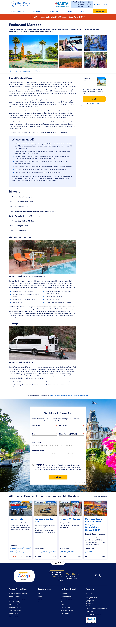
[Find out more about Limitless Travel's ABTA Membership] (62, 4)
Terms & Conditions (66, 599)
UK (39, 593)
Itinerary (13, 71)
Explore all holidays (100, 496)
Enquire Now (99, 11)
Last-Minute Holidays (15, 607)
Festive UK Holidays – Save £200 (18, 593)
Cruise (40, 602)
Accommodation (26, 71)
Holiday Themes (13, 613)
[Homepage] (31, 4)
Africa (40, 599)
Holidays (36, 11)
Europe (40, 596)
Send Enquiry (58, 477)
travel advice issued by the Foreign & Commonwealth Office (69, 396)
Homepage (64, 593)
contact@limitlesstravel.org (93, 614)
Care (82, 11)
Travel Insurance (65, 607)
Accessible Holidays (66, 596)
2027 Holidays (65, 613)
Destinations (53, 11)
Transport (39, 71)
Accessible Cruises (17, 11)
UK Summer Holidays (67, 610)
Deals (70, 11)
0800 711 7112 (96, 103)
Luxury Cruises (13, 616)
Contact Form (90, 594)
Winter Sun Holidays (15, 610)
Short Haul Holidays (14, 602)
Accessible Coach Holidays (17, 599)
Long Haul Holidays (14, 604)
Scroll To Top (58, 563)
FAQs (62, 604)
